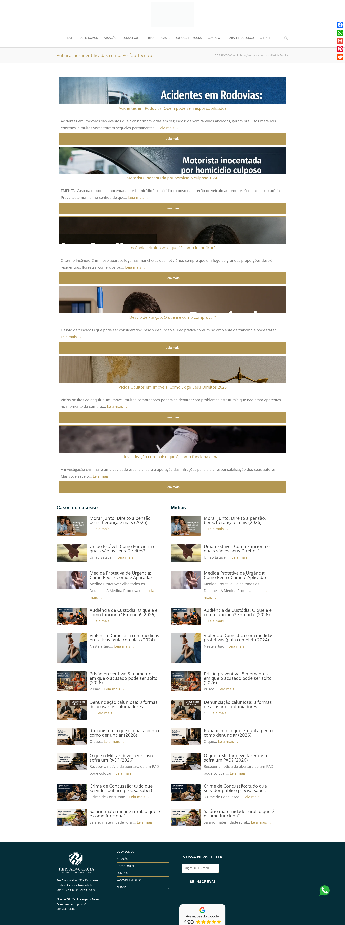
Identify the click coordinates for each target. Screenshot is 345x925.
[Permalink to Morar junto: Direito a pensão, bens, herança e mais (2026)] (72, 526)
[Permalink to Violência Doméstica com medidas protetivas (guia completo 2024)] (72, 648)
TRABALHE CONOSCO (240, 37)
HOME (70, 37)
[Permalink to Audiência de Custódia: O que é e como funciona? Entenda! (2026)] (72, 616)
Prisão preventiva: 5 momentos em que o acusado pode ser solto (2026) (123, 678)
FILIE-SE (121, 887)
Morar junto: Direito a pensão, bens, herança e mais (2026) (121, 520)
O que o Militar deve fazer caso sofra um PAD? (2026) (121, 757)
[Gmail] (340, 41)
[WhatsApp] (340, 33)
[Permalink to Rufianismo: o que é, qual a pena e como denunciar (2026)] (72, 736)
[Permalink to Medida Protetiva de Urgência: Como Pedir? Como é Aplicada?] (72, 580)
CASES (165, 37)
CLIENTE (265, 37)
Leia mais (172, 138)
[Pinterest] (340, 49)
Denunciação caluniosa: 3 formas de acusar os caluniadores (124, 704)
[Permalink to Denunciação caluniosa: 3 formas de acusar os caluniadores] (72, 710)
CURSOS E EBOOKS (189, 37)
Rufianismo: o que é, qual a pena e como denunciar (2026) (125, 732)
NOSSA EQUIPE (132, 37)
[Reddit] (340, 57)
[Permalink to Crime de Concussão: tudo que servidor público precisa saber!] (72, 792)
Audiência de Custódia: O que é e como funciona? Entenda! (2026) (123, 612)
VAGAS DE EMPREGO (129, 880)
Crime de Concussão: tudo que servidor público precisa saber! (121, 788)
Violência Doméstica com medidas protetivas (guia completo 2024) (124, 637)
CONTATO (214, 37)
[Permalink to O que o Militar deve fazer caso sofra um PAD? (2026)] (72, 761)
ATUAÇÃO (110, 37)
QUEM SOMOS (89, 37)
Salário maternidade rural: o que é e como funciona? (125, 813)
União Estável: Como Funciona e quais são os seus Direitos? (122, 548)
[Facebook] (340, 25)
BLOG (151, 37)
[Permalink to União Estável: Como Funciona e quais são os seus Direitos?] (72, 553)
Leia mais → (168, 127)
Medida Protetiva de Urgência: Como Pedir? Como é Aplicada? (121, 575)
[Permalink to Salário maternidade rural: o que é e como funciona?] (72, 817)
